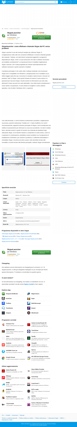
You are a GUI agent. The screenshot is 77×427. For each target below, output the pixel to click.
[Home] (2, 28)
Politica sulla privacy (40, 418)
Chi (3, 415)
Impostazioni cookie (7, 419)
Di (11, 37)
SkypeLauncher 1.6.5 (58, 82)
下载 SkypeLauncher (7, 236)
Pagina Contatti (29, 284)
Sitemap (22, 415)
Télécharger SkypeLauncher (9, 233)
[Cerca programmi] (55, 2)
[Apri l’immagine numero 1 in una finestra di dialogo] (37, 158)
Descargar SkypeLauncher (32, 238)
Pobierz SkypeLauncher (22, 236)
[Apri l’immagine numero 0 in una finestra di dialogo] (13, 158)
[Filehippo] (7, 2)
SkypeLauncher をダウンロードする (11, 238)
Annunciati (15, 415)
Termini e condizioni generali (9, 418)
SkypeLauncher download (9, 241)
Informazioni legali (53, 418)
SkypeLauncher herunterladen (28, 233)
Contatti (8, 415)
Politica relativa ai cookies (26, 418)
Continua (64, 87)
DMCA (62, 418)
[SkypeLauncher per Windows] (3, 36)
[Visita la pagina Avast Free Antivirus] (41, 33)
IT (71, 2)
